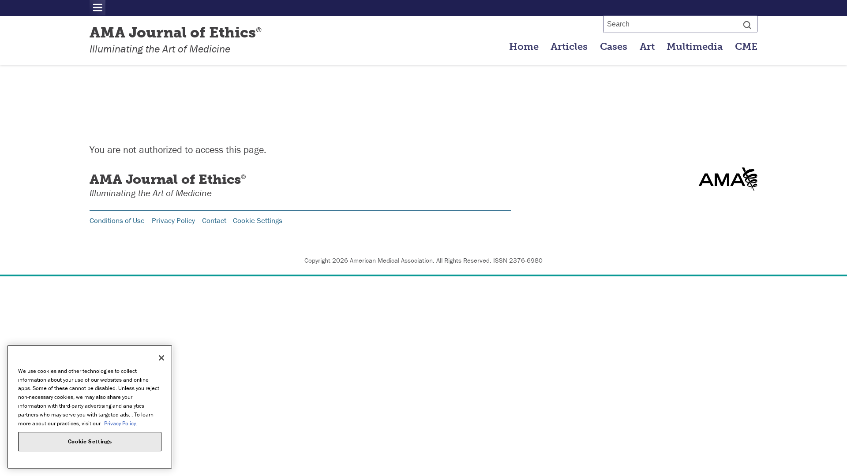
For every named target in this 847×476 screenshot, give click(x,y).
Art (647, 46)
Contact (214, 220)
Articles (569, 46)
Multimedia (695, 46)
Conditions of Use (117, 220)
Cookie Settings (257, 220)
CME (746, 46)
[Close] (161, 358)
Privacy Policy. (120, 423)
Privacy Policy (173, 220)
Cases (613, 46)
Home (524, 46)
